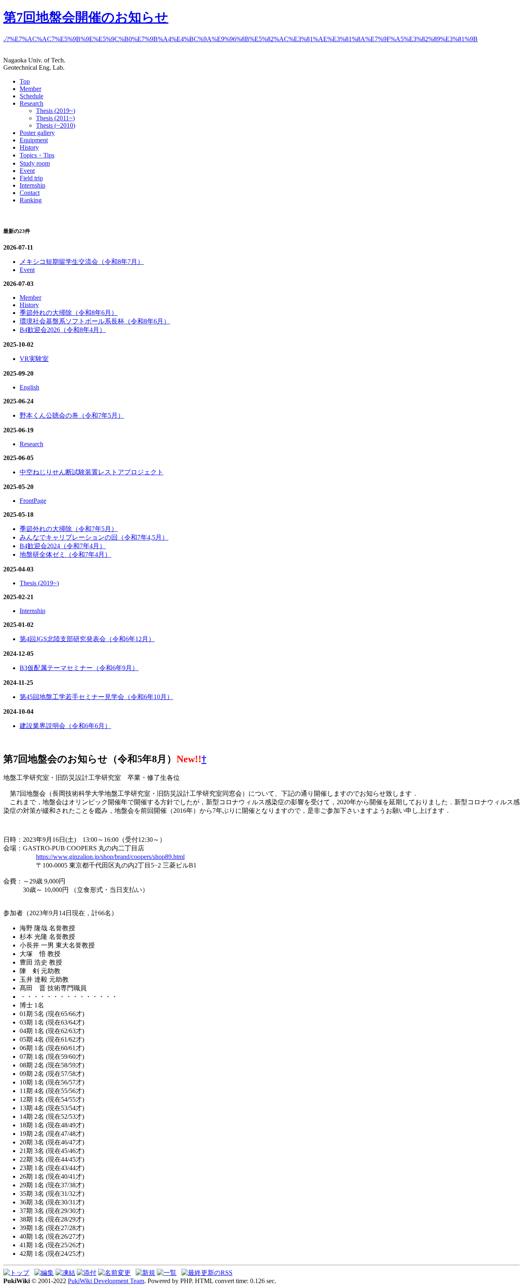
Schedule (31, 96)
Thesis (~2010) (55, 125)
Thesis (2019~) (55, 110)
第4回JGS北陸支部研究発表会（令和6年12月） (87, 638)
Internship (32, 185)
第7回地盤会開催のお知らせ (85, 17)
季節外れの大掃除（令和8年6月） (69, 312)
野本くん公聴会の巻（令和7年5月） (72, 415)
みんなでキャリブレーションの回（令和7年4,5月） (94, 537)
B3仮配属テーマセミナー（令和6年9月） (79, 667)
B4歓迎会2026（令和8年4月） (63, 329)
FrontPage (33, 500)
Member (30, 88)
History (29, 147)
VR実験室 (34, 358)
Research (31, 103)
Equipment (34, 140)
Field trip (31, 178)
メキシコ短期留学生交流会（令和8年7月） (82, 261)
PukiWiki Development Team (106, 1280)
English (29, 387)
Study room (35, 163)
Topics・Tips (37, 155)
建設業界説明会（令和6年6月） (65, 725)
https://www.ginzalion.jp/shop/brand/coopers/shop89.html (110, 856)
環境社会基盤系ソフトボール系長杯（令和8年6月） (95, 321)
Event (27, 170)
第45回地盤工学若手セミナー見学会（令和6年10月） (96, 696)
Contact (30, 192)
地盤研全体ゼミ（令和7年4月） (65, 554)
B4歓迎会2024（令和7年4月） (63, 545)
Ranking (31, 200)
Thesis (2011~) (55, 118)
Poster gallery (37, 132)
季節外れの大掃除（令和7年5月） (69, 528)
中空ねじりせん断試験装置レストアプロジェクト (91, 472)
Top (25, 81)
